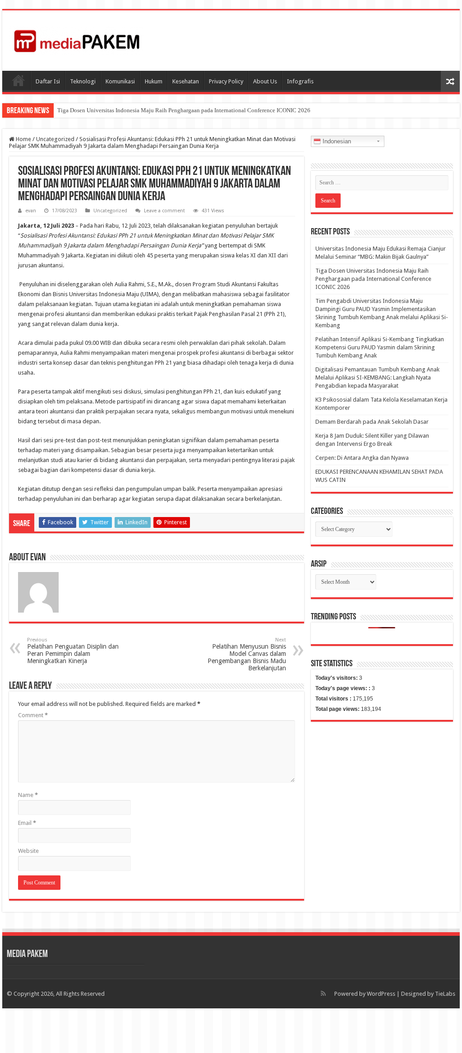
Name (28, 795)
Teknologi (83, 81)
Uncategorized (55, 139)
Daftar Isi (48, 81)
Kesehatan (185, 81)
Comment (33, 715)
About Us (265, 81)
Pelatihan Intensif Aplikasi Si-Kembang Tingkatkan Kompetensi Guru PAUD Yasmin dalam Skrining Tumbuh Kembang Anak (379, 347)
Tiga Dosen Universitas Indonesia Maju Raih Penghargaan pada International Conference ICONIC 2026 (183, 110)
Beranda (18, 80)
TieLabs (445, 993)
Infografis (300, 81)
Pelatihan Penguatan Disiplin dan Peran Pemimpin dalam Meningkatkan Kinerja (73, 650)
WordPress (381, 993)
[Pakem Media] (76, 39)
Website (28, 850)
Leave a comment (164, 211)
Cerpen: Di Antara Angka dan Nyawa (362, 457)
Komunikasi (120, 81)
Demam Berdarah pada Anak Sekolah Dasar (372, 421)
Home (22, 139)
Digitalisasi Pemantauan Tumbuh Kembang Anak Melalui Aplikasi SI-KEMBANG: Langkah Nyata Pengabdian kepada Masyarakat (377, 377)
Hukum (153, 81)
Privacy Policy (226, 81)
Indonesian (336, 141)
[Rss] (323, 993)
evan (30, 211)
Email (27, 823)
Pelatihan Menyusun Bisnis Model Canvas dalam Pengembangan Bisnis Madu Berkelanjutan (247, 654)
